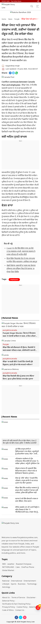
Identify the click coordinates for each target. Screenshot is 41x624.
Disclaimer (31, 598)
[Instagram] (24, 617)
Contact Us (19, 610)
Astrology (6, 587)
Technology (32, 584)
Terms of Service (18, 598)
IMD (4, 564)
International (16, 581)
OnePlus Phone (27, 567)
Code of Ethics (8, 610)
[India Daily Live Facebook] (10, 73)
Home (4, 19)
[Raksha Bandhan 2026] (20, 13)
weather (10, 564)
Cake (18, 567)
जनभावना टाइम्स (5, 1)
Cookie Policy (22, 607)
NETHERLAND (8, 567)
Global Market (8, 570)
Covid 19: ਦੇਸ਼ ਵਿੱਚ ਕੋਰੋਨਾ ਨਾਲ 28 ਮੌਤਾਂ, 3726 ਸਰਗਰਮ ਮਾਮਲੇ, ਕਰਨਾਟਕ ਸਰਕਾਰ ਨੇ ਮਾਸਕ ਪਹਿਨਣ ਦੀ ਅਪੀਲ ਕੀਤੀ (21, 251)
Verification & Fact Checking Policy (16, 604)
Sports (13, 584)
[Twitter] (20, 617)
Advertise (33, 607)
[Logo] (20, 528)
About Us (6, 598)
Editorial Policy (8, 601)
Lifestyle (5, 584)
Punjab (16, 19)
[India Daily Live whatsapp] (16, 73)
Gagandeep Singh (12, 66)
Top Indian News (16, 1)
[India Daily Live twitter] (13, 73)
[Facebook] (16, 617)
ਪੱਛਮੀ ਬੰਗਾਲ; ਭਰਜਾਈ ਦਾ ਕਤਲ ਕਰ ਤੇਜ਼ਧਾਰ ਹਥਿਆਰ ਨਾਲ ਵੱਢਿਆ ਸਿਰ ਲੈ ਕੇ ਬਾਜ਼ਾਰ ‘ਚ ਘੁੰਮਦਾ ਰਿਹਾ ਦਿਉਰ (21, 268)
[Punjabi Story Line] (9, 6)
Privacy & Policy (8, 607)
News (10, 19)
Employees (14, 280)
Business (21, 584)
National (5, 581)
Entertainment (30, 581)
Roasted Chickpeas (23, 564)
